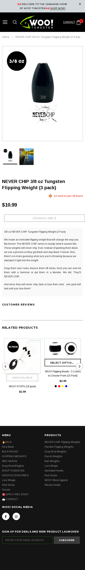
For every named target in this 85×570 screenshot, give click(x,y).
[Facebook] (5, 516)
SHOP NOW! (57, 8)
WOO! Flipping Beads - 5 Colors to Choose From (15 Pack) (63, 373)
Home (5, 37)
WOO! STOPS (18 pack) (22, 386)
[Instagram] (16, 516)
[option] (42, 87)
